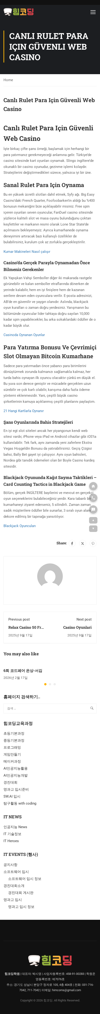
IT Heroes (11, 841)
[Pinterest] (93, 543)
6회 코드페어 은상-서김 (22, 670)
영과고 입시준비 (16, 789)
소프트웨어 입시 (16, 872)
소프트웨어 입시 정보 (24, 879)
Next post (84, 619)
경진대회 (10, 782)
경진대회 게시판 (20, 893)
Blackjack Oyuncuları (19, 526)
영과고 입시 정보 (21, 907)
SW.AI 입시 (11, 796)
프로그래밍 (12, 747)
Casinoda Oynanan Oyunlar (24, 335)
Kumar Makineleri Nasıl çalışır (26, 252)
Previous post (19, 619)
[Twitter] (82, 543)
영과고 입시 (12, 900)
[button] (45, 684)
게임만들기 (12, 754)
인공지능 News (15, 827)
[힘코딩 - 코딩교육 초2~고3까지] (18, 12)
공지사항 (10, 865)
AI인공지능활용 (15, 768)
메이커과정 (12, 761)
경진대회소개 (13, 886)
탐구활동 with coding (19, 803)
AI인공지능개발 (15, 775)
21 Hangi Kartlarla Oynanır (23, 411)
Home (8, 80)
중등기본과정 (13, 740)
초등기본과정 (13, 733)
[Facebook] (72, 543)
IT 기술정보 (12, 834)
